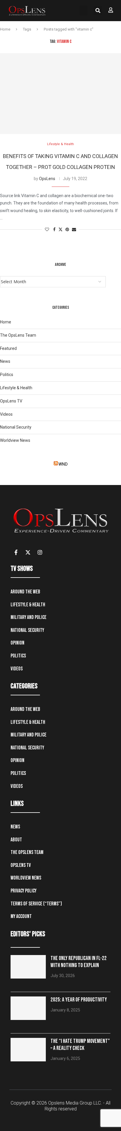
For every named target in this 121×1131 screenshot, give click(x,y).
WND (63, 464)
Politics (6, 374)
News (5, 361)
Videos (6, 414)
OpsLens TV (11, 401)
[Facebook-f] (16, 552)
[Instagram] (40, 552)
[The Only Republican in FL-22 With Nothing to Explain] (28, 967)
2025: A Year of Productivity (79, 999)
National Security (15, 427)
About (16, 840)
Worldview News (15, 440)
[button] (83, 10)
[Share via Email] (74, 229)
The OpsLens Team (18, 335)
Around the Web (25, 592)
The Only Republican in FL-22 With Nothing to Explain (79, 962)
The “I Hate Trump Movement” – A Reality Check (80, 1045)
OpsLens (47, 178)
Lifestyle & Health (16, 387)
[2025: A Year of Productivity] (28, 1008)
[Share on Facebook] (54, 229)
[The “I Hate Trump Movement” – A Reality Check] (28, 1049)
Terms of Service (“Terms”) (36, 904)
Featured (8, 348)
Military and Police (28, 617)
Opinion (17, 643)
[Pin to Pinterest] (67, 229)
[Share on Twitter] (60, 229)
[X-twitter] (28, 552)
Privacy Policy (23, 891)
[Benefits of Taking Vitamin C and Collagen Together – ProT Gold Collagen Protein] (60, 93)
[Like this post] (47, 229)
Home (5, 29)
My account (21, 916)
